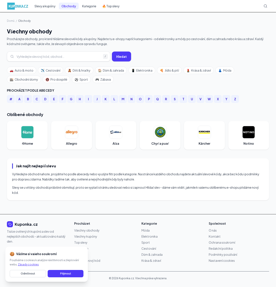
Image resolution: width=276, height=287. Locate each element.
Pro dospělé (56, 79)
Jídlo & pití (169, 70)
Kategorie (89, 6)
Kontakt (215, 236)
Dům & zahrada (111, 70)
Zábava (103, 79)
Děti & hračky (79, 70)
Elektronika (141, 70)
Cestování (50, 70)
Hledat (121, 56)
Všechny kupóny (85, 236)
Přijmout (65, 273)
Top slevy (81, 242)
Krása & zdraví (198, 70)
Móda (224, 70)
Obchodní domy (24, 79)
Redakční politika (221, 248)
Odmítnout (28, 273)
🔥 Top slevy (110, 6)
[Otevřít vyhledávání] (265, 6)
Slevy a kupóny (44, 6)
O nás (213, 230)
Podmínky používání (223, 254)
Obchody (68, 6)
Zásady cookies (28, 264)
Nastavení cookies (222, 260)
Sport (81, 79)
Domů (10, 20)
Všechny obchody (87, 230)
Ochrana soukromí (222, 242)
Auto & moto (21, 70)
